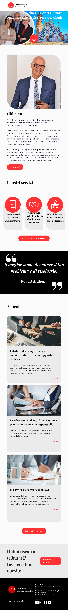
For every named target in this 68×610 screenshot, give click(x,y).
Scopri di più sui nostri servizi (34, 238)
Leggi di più (15, 167)
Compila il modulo (47, 561)
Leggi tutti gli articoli (34, 531)
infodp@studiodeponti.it (47, 595)
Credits (19, 601)
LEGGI (55, 379)
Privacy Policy (11, 601)
